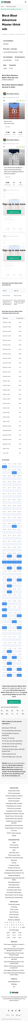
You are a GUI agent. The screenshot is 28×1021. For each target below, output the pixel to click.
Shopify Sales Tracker (14, 791)
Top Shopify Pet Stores (14, 887)
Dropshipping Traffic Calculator (14, 803)
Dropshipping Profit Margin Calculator (14, 813)
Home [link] (2, 6)
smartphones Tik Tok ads (9, 746)
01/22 (19, 932)
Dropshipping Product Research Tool (14, 873)
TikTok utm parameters (14, 793)
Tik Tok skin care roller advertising (12, 741)
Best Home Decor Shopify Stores (14, 897)
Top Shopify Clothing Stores (14, 892)
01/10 (19, 935)
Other (23, 927)
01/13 (14, 935)
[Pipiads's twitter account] (12, 1010)
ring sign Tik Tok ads (8, 738)
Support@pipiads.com (14, 981)
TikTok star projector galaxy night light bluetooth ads (13, 750)
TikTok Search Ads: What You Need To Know (14, 945)
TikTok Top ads (14, 909)
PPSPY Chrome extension (14, 833)
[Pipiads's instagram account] (19, 1010)
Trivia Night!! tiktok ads (14, 714)
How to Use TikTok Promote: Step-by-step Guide (14, 958)
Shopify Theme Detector (14, 798)
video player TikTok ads (9, 728)
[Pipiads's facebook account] (9, 1010)
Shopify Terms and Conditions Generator (14, 822)
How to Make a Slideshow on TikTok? (14, 970)
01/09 (8, 937)
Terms (12, 1015)
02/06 (14, 932)
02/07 (8, 932)
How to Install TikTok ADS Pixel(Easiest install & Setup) (14, 973)
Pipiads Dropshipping (14, 875)
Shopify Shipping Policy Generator (14, 828)
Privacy (7, 1015)
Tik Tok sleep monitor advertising (12, 744)
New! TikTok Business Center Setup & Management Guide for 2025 (14, 949)
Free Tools (14, 830)
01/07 (19, 937)
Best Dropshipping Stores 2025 (14, 870)
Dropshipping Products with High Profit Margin (14, 879)
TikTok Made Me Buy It (14, 882)
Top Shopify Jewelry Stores (14, 890)
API (14, 986)
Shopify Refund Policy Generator (14, 818)
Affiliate (14, 835)
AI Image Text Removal (14, 868)
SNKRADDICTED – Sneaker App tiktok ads (8, 710)
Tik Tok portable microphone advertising (10, 734)
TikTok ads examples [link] (11, 6)
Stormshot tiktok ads (24, 710)
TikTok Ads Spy (14, 845)
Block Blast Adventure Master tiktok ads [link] (11, 9)
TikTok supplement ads (9, 754)
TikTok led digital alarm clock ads (12, 757)
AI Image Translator (14, 865)
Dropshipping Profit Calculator (14, 811)
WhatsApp (14, 984)
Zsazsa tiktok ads (3, 710)
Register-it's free (14, 212)
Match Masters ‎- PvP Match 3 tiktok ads (24, 714)
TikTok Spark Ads (14, 847)
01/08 (14, 937)
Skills (14, 850)
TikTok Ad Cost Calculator (14, 808)
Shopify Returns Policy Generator (14, 825)
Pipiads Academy (14, 917)
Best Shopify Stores (14, 885)
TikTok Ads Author (14, 914)
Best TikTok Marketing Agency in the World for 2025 (14, 962)
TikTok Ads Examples (14, 904)
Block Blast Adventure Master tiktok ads (8, 714)
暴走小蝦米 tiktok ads (14, 710)
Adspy (14, 842)
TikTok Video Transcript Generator (14, 858)
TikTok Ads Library (14, 852)
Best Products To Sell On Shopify (14, 895)
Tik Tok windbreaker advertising (11, 730)
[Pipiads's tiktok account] (16, 1010)
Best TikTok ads (14, 912)
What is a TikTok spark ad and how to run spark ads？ (14, 967)
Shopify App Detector (14, 801)
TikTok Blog (14, 907)
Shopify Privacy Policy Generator (14, 816)
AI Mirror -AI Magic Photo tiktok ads (19, 714)
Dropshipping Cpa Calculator (14, 806)
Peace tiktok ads (19, 710)
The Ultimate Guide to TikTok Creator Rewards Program (14, 954)
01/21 (8, 935)
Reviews (14, 863)
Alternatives (14, 860)
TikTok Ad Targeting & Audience (14, 796)
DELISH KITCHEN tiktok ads (3, 714)
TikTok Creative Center (14, 855)
